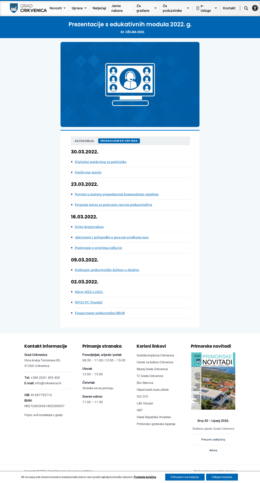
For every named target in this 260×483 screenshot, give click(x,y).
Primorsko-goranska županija (156, 424)
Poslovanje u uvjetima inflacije (98, 247)
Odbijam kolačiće (222, 477)
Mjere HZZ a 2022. (89, 291)
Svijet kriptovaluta (89, 226)
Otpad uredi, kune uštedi (153, 390)
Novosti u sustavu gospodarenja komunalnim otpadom (117, 194)
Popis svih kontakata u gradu (43, 415)
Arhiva (213, 450)
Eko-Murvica (145, 383)
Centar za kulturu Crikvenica (155, 362)
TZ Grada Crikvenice (150, 376)
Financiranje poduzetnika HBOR (100, 312)
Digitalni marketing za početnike (101, 161)
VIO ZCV (142, 396)
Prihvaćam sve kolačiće (185, 477)
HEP (140, 410)
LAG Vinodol (145, 403)
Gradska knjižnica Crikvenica (155, 355)
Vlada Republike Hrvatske (154, 417)
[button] (255, 8)
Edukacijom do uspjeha (119, 141)
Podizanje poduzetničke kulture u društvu (107, 269)
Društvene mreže (88, 172)
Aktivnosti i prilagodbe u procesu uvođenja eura (111, 237)
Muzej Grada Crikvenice (152, 369)
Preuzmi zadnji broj (213, 439)
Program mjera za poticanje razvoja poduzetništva (113, 204)
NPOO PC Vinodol (88, 302)
